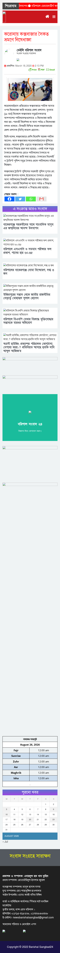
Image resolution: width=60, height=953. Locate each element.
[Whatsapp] (31, 199)
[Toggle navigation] (54, 16)
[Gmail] (41, 199)
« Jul (5, 842)
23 (53, 819)
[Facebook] (9, 199)
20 (30, 819)
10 (7, 814)
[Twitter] (20, 199)
